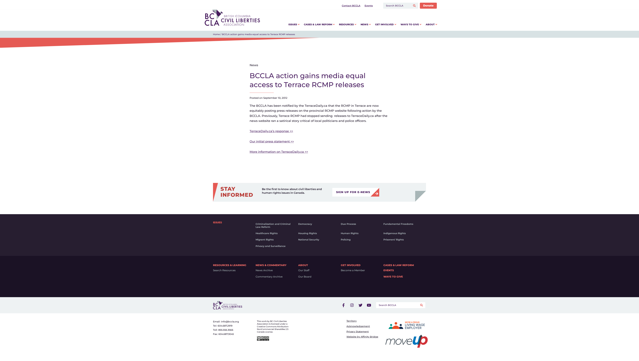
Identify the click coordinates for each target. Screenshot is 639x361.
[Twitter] (360, 305)
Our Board (304, 276)
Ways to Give (393, 276)
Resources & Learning (229, 265)
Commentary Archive (269, 276)
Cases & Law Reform (398, 265)
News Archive (264, 270)
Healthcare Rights (267, 233)
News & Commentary (271, 265)
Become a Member (353, 270)
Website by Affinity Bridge (362, 336)
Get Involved (350, 265)
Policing (346, 239)
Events (388, 270)
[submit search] (414, 5)
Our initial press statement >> (272, 141)
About (303, 265)
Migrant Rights (265, 239)
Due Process (348, 223)
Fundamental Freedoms (398, 223)
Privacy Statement (357, 331)
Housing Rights (307, 233)
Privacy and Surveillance (271, 246)
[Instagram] (352, 305)
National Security (308, 239)
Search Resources (224, 270)
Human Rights (349, 233)
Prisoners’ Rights (393, 239)
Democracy (305, 223)
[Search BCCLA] (396, 6)
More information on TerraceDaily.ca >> (279, 152)
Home (216, 34)
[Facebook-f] (343, 305)
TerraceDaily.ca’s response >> (271, 131)
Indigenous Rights (394, 233)
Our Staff (303, 270)
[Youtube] (369, 305)
